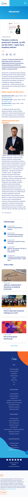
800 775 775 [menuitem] (14, 380)
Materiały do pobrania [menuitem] (14, 407)
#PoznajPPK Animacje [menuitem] (14, 404)
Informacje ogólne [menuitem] (14, 369)
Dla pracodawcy (14, 414)
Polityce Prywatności (11, 489)
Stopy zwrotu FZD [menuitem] (14, 447)
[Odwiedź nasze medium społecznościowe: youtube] (15, 460)
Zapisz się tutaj (8, 97)
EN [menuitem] (14, 384)
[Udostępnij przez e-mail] (14, 54)
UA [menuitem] (14, 382)
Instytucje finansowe (14, 438)
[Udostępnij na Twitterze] (7, 54)
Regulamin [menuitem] (14, 464)
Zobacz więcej (14, 345)
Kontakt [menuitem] (14, 378)
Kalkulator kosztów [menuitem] (14, 425)
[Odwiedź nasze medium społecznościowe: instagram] (18, 460)
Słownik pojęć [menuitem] (14, 375)
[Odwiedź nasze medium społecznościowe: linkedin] (10, 460)
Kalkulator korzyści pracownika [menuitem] (14, 402)
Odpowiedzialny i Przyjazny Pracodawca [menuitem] (14, 429)
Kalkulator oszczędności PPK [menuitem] (14, 400)
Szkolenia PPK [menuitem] (14, 398)
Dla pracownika (14, 389)
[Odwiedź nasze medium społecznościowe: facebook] (7, 460)
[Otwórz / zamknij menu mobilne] (25, 3)
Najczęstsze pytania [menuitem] (14, 409)
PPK (14, 364)
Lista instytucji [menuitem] (14, 445)
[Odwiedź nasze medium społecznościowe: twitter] (12, 460)
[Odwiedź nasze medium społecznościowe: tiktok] (21, 460)
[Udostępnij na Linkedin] (11, 54)
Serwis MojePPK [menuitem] (14, 371)
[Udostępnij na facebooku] (3, 54)
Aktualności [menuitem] (14, 373)
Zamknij (4, 492)
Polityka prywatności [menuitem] (14, 462)
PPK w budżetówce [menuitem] (14, 423)
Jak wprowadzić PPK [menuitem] (14, 420)
